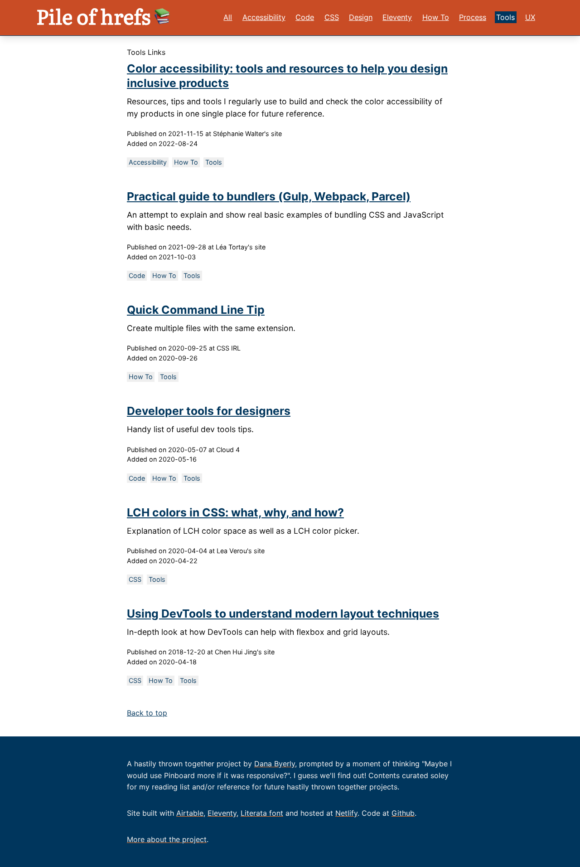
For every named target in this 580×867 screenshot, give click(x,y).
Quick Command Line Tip (196, 310)
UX (530, 17)
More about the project (167, 839)
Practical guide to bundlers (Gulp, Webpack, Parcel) (269, 196)
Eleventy (397, 17)
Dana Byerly (274, 763)
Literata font (262, 813)
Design (360, 17)
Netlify (346, 813)
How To (435, 17)
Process (472, 17)
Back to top (147, 712)
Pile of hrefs (93, 15)
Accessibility (263, 17)
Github (403, 813)
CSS (331, 17)
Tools (505, 17)
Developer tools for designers (208, 411)
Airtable (189, 813)
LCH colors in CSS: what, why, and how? (235, 512)
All (227, 17)
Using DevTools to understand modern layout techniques (283, 613)
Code (304, 17)
